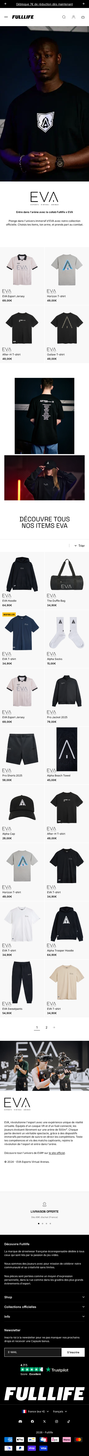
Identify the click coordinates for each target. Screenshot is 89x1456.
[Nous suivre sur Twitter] (44, 1421)
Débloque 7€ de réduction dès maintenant (44, 4)
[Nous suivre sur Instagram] (56, 1421)
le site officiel (57, 1153)
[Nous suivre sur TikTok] (68, 1421)
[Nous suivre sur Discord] (20, 1421)
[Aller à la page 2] (54, 1027)
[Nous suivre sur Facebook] (32, 1421)
